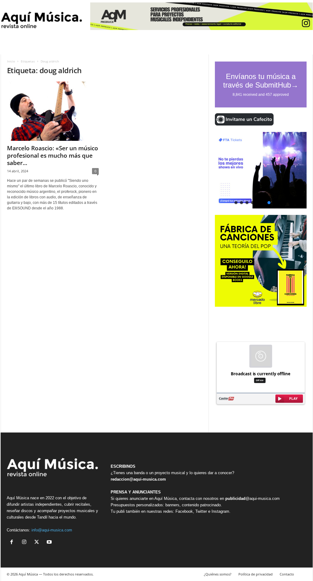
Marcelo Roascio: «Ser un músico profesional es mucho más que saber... (52, 155)
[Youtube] (50, 542)
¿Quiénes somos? (217, 574)
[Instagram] (25, 542)
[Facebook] (13, 542)
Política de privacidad (255, 574)
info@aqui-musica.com (51, 530)
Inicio (11, 61)
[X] (38, 542)
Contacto (287, 574)
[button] (261, 170)
